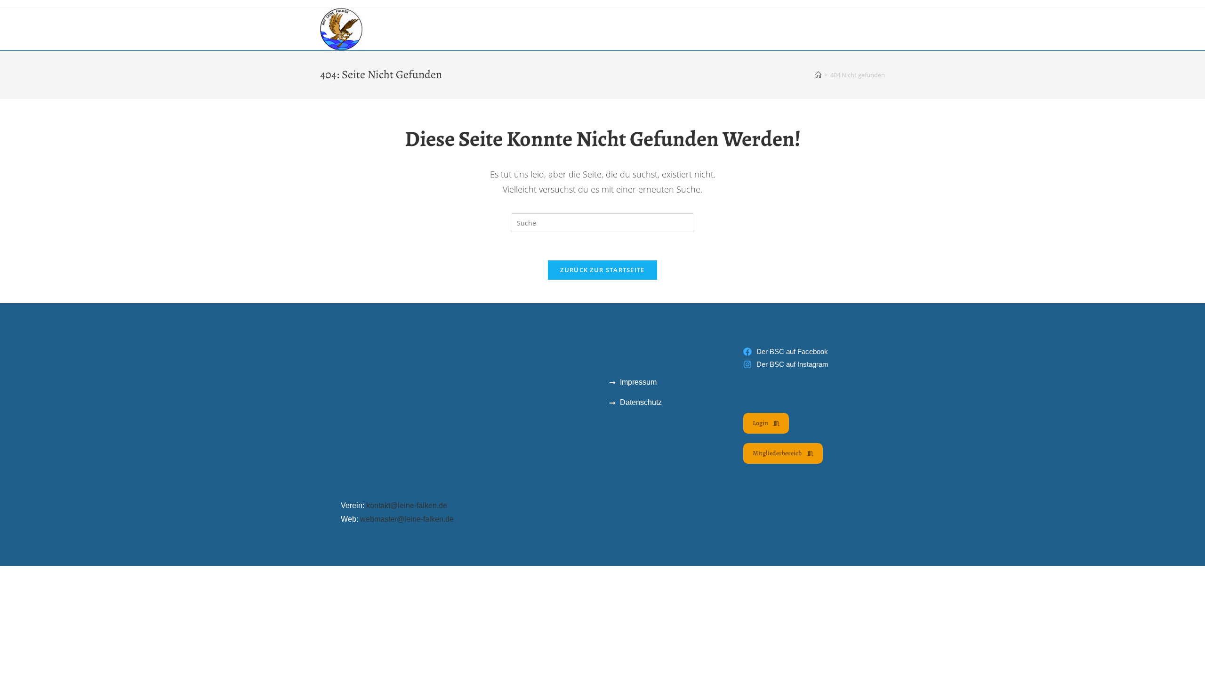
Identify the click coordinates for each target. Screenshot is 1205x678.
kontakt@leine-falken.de (406, 505)
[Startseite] (818, 75)
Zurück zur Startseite (602, 270)
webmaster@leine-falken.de (407, 519)
